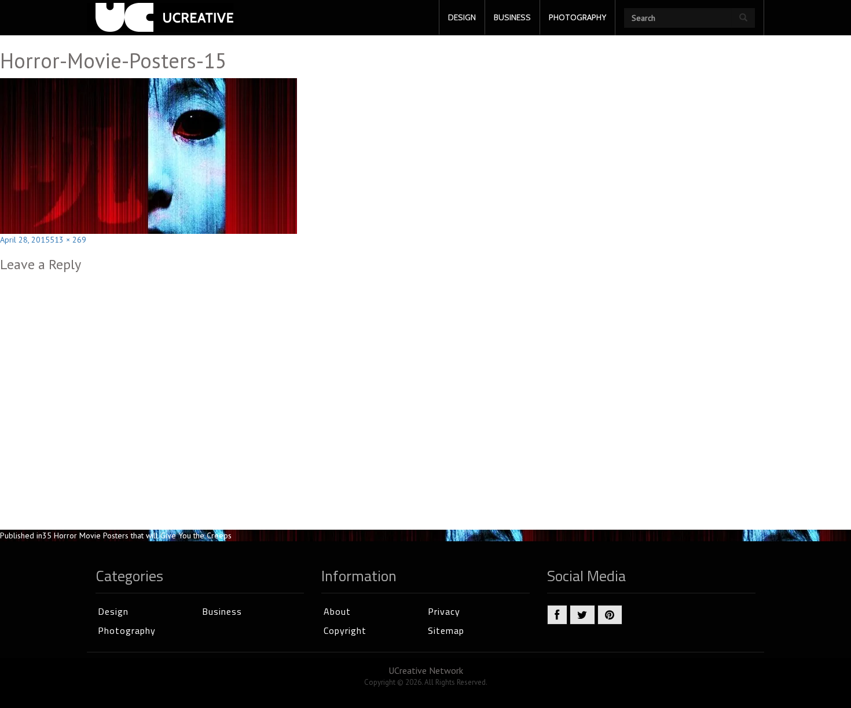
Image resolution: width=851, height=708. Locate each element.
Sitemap (446, 630)
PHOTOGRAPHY (577, 17)
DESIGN (462, 17)
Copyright (345, 630)
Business (222, 611)
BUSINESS (512, 17)
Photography (127, 630)
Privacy (444, 611)
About (337, 611)
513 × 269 (68, 239)
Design (113, 611)
